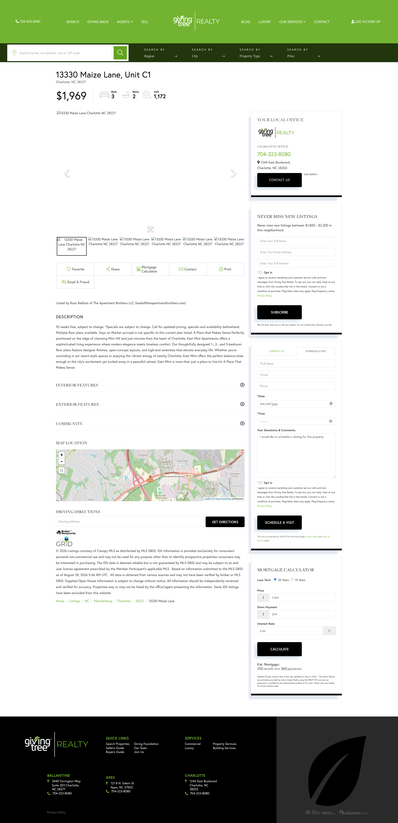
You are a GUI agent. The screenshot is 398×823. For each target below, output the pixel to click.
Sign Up (374, 21)
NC (87, 601)
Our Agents (310, 174)
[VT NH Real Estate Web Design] (354, 812)
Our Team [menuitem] (140, 748)
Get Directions (225, 522)
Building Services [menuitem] (224, 748)
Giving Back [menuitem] (98, 21)
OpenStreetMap (223, 498)
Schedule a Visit (316, 351)
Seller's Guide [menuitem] (115, 748)
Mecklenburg (103, 601)
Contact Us (279, 180)
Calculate (280, 649)
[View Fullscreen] (61, 470)
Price (291, 55)
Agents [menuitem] (123, 21)
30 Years (283, 580)
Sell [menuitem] (145, 21)
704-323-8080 (29, 21)
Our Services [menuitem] (290, 21)
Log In (360, 21)
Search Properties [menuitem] (118, 744)
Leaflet (207, 498)
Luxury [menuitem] (264, 21)
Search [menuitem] (72, 21)
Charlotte (124, 601)
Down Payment (267, 607)
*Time (261, 413)
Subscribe (279, 312)
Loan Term (264, 580)
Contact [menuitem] (321, 21)
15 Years (300, 580)
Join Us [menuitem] (139, 752)
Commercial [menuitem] (193, 744)
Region (149, 55)
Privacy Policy (264, 295)
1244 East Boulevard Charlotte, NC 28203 (203, 785)
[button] (120, 52)
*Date (261, 396)
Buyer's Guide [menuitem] (115, 752)
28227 (139, 601)
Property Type (250, 55)
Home (60, 601)
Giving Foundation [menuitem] (146, 744)
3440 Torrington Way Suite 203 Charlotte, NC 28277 (66, 785)
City (195, 55)
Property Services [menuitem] (224, 744)
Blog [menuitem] (245, 21)
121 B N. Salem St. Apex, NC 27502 (123, 785)
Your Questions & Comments (276, 430)
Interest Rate (265, 624)
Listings (74, 601)
